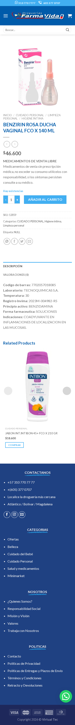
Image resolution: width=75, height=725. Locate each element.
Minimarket (16, 576)
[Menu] (5, 16)
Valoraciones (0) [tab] (16, 274)
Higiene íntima (32, 118)
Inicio (7, 115)
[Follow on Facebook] (7, 514)
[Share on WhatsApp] (7, 241)
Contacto (14, 656)
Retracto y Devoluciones (25, 685)
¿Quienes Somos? (20, 601)
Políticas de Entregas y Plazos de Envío (35, 671)
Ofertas (13, 539)
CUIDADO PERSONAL (30, 115)
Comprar (14, 445)
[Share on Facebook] (14, 241)
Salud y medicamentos (23, 568)
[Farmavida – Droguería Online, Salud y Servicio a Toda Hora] (38, 15)
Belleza (13, 547)
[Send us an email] (22, 514)
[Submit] (67, 29)
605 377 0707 (51, 3)
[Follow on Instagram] (14, 514)
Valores (13, 623)
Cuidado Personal (20, 561)
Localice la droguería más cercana (31, 497)
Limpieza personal (13, 225)
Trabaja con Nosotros (23, 631)
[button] (66, 696)
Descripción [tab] (12, 266)
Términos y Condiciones (24, 678)
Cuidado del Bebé (20, 554)
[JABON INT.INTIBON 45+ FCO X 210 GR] (37, 386)
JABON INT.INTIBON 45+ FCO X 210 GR (31, 433)
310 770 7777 (26, 3)
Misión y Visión (18, 616)
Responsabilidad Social (24, 609)
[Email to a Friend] (29, 241)
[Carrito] (70, 15)
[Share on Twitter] (22, 241)
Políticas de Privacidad (24, 663)
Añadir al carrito (45, 199)
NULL (17, 232)
